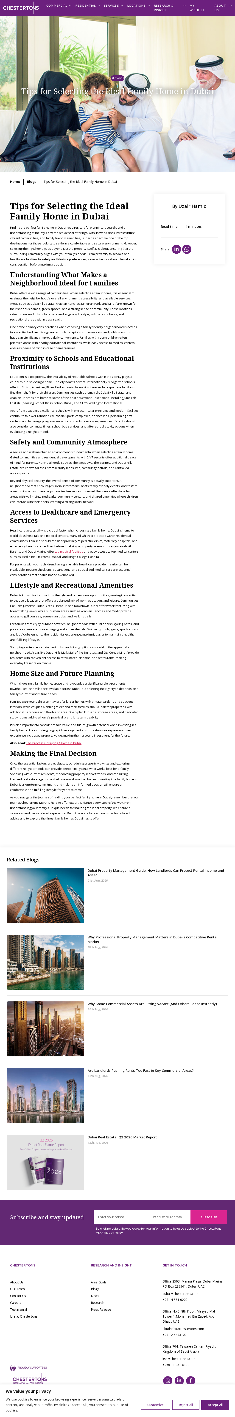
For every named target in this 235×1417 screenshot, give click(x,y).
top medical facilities (69, 551)
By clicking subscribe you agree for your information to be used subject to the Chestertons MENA (158, 1231)
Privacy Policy (113, 1233)
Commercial (56, 5)
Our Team (17, 1289)
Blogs (31, 181)
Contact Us (18, 1296)
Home (15, 181)
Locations (136, 5)
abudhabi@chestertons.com (183, 1329)
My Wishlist (197, 7)
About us (220, 7)
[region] (117, 1400)
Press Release (101, 1309)
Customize (155, 1405)
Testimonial (18, 1309)
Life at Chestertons (23, 1316)
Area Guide (98, 1282)
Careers (15, 1302)
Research (97, 1302)
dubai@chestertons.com (180, 1293)
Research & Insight (163, 7)
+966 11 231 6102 (175, 1364)
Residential (86, 5)
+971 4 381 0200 (174, 1299)
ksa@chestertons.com (179, 1359)
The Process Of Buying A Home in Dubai (53, 743)
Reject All (186, 1405)
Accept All (215, 1405)
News (95, 1296)
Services (111, 5)
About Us (16, 1282)
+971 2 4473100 (174, 1334)
